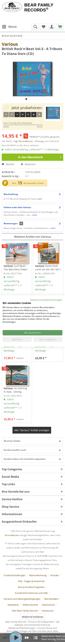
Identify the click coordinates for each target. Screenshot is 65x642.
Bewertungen (11, 223)
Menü (12, 27)
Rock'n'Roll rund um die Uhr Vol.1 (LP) (48, 267)
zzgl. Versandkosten (23, 141)
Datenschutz (48, 604)
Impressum (48, 610)
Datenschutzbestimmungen (46, 299)
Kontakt (54, 575)
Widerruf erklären (32, 616)
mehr (39, 198)
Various (10, 44)
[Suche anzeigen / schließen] (35, 26)
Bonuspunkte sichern (34, 183)
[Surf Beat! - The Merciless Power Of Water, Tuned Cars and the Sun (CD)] (17, 253)
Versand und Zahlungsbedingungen (22, 598)
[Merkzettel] (43, 26)
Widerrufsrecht (30, 604)
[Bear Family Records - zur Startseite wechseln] (12, 7)
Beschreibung (11, 194)
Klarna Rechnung (38, 575)
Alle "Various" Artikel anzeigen (31, 430)
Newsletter (13, 604)
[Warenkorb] (60, 26)
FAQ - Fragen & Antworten (31, 581)
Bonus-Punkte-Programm (31, 587)
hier (42, 551)
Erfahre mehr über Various (17, 207)
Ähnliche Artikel (12, 440)
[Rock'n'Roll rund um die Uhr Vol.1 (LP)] (48, 253)
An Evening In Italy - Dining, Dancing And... (15, 390)
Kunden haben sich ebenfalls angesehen (25, 458)
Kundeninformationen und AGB (31, 593)
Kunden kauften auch (15, 449)
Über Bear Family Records (25, 610)
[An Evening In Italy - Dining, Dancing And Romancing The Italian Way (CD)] (17, 375)
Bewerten (30, 164)
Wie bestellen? (51, 598)
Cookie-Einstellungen (14, 575)
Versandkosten (12, 535)
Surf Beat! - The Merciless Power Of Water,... (16, 267)
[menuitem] (9, 26)
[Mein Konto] (51, 26)
